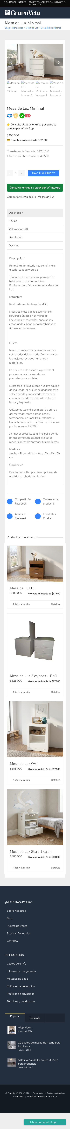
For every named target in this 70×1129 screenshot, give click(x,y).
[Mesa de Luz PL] (35, 563)
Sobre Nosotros (16, 911)
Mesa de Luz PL (22, 588)
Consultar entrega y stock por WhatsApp (35, 187)
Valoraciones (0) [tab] (18, 229)
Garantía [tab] (14, 245)
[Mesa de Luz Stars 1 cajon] (35, 817)
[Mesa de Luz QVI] (35, 729)
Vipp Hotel (24, 1027)
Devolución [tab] (15, 237)
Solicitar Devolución (19, 933)
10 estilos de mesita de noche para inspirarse (39, 1044)
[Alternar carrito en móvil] (56, 13)
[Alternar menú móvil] (63, 13)
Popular (15, 1016)
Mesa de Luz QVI (23, 763)
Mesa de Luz (32, 28)
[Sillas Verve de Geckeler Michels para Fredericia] (11, 1062)
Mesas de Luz (46, 197)
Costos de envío (16, 963)
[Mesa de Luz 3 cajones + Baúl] (35, 641)
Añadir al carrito (43, 173)
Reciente (35, 1018)
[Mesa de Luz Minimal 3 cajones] (35, 62)
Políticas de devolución (21, 986)
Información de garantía (21, 971)
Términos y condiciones (21, 1001)
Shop (7, 28)
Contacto (12, 941)
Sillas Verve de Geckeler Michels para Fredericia (38, 1062)
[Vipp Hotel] (11, 1030)
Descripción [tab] (16, 213)
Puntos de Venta (17, 926)
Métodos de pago (17, 979)
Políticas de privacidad (21, 994)
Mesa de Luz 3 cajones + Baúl (33, 676)
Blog (10, 918)
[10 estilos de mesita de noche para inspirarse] (11, 1045)
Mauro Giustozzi (49, 1096)
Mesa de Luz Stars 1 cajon (30, 851)
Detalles (55, 604)
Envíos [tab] (13, 221)
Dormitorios (17, 28)
